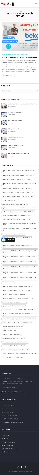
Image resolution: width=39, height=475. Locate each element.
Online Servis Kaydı (8, 452)
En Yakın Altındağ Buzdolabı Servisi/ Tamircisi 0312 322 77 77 (20, 314)
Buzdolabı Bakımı (7, 412)
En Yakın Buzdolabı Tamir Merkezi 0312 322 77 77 (17, 322)
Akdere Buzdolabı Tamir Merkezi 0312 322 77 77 (17, 179)
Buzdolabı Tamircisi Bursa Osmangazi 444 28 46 (17, 290)
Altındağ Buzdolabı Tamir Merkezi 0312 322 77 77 (17, 192)
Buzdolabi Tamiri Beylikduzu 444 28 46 (14, 234)
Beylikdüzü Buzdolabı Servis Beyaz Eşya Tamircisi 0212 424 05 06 (20, 224)
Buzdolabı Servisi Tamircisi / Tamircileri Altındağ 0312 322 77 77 (19, 257)
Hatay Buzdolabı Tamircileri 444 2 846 (14, 338)
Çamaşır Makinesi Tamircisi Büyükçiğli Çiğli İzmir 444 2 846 (20, 353)
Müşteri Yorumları (8, 442)
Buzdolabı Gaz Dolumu (9, 415)
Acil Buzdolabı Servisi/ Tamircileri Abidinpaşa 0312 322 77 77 (19, 171)
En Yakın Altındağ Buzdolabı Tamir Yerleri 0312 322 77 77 (19, 319)
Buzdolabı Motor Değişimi (11, 419)
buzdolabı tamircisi (8, 282)
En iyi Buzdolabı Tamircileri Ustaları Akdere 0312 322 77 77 (20, 309)
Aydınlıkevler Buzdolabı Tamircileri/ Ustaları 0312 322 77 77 (20, 208)
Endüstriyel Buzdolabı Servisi (12, 422)
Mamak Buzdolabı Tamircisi (15, 112)
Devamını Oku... (8, 75)
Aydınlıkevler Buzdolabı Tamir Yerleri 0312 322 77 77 (18, 212)
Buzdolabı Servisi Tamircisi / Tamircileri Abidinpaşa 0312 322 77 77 (19, 251)
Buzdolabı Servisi (8, 405)
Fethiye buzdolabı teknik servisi (12, 334)
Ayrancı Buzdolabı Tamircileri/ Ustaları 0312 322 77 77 (18, 215)
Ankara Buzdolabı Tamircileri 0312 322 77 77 (16, 204)
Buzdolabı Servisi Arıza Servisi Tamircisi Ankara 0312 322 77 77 (19, 246)
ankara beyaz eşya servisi (10, 200)
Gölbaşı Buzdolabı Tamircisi (15, 129)
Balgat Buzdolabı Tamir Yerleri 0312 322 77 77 (16, 219)
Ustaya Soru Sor (7, 445)
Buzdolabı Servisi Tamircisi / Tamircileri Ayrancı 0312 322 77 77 (19, 273)
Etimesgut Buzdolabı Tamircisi (16, 145)
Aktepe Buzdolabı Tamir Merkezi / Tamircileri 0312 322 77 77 (19, 184)
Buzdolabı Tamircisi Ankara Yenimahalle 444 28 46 (17, 286)
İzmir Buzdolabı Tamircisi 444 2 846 (13, 357)
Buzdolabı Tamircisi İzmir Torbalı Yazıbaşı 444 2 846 (18, 298)
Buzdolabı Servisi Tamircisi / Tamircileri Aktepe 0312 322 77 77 (19, 278)
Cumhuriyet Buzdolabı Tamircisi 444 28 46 (15, 302)
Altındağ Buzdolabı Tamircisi (15, 137)
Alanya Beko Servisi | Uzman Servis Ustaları (20, 57)
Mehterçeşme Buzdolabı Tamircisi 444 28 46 (15, 342)
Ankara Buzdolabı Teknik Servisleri (10, 54)
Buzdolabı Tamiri (7, 409)
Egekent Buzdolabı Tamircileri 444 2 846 (14, 306)
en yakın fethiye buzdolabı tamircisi (13, 326)
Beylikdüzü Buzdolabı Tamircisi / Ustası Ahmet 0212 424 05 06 (20, 229)
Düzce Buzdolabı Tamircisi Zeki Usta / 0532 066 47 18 (22, 104)
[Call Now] (3, 240)
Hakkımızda (5, 439)
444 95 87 (14, 387)
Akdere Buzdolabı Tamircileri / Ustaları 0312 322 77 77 (18, 175)
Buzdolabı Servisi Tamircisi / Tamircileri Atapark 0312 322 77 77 (19, 262)
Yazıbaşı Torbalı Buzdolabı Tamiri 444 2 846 (15, 349)
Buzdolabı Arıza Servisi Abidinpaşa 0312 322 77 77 (17, 238)
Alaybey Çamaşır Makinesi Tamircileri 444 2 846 (16, 188)
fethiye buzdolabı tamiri (9, 330)
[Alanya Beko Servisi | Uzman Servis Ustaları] (20, 36)
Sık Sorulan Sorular (9, 448)
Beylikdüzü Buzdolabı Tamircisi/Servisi (18, 153)
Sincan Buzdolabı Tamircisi (15, 120)
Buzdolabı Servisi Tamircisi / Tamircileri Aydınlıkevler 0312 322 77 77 (19, 267)
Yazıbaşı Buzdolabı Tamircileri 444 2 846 (14, 346)
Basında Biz (5, 435)
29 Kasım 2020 (23, 54)
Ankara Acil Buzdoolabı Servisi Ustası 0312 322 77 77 (18, 196)
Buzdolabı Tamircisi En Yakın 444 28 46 (14, 294)
